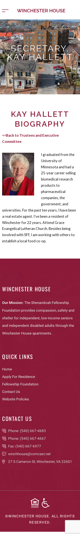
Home (20, 66)
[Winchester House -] (41, 10)
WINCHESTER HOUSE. (29, 516)
